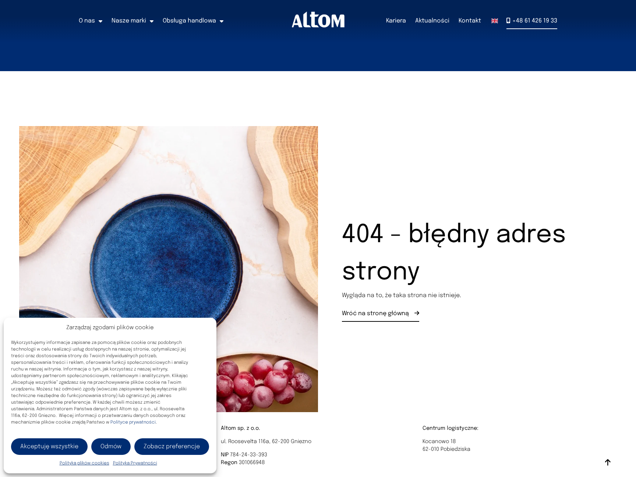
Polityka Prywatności (135, 463)
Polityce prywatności (133, 422)
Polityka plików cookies (84, 463)
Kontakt (470, 21)
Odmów (110, 446)
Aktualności (432, 21)
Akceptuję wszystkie (49, 446)
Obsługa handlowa (189, 21)
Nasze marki (129, 21)
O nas (87, 21)
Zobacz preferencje (172, 446)
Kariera (396, 21)
